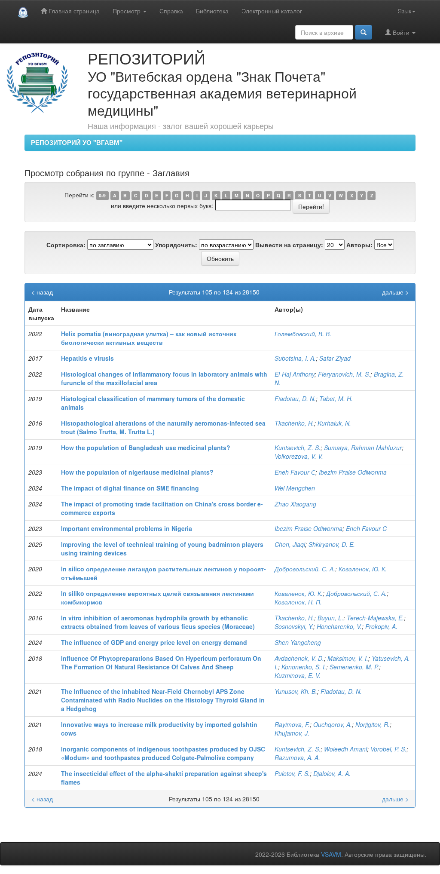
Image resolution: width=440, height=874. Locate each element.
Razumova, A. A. (297, 757)
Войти (401, 32)
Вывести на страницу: (289, 244)
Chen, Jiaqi (290, 544)
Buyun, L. (330, 617)
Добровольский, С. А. (305, 568)
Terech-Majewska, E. (375, 617)
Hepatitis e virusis (87, 358)
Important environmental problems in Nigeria (126, 528)
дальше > (395, 292)
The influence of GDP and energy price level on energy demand (154, 642)
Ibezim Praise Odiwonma (353, 472)
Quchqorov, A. (332, 724)
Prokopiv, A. (381, 626)
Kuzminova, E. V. (298, 675)
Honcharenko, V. (339, 626)
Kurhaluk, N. (334, 423)
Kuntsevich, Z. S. (298, 447)
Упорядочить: (176, 244)
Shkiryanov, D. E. (332, 544)
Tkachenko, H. (294, 423)
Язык (404, 10)
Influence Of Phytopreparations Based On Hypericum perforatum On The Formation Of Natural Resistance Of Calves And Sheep (161, 662)
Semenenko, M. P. (354, 666)
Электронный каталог (271, 10)
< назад (42, 292)
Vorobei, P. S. (388, 749)
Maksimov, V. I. (347, 658)
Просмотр (127, 10)
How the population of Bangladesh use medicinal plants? (145, 447)
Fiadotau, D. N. (295, 398)
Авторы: (359, 244)
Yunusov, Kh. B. (296, 691)
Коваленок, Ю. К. (363, 568)
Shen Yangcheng (298, 642)
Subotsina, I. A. (295, 358)
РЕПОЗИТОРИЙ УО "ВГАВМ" (76, 142)
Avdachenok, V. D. (299, 658)
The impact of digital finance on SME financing (130, 488)
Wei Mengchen (295, 488)
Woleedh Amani (345, 749)
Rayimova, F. (292, 724)
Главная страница (73, 10)
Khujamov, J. (292, 733)
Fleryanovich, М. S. (344, 374)
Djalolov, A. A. (332, 773)
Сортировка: (66, 244)
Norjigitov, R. (372, 724)
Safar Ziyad (335, 358)
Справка (171, 10)
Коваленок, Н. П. (298, 602)
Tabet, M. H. (336, 398)
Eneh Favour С (295, 472)
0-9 (102, 195)
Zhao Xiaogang (295, 504)
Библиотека (212, 10)
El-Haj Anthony (295, 374)
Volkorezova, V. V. (299, 456)
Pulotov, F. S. (292, 773)
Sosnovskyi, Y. (294, 626)
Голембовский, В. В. (303, 333)
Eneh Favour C (366, 528)
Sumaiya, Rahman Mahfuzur (363, 447)
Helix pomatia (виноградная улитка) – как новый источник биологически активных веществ (148, 338)
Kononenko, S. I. (303, 666)
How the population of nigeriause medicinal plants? (137, 472)
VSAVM (331, 854)
